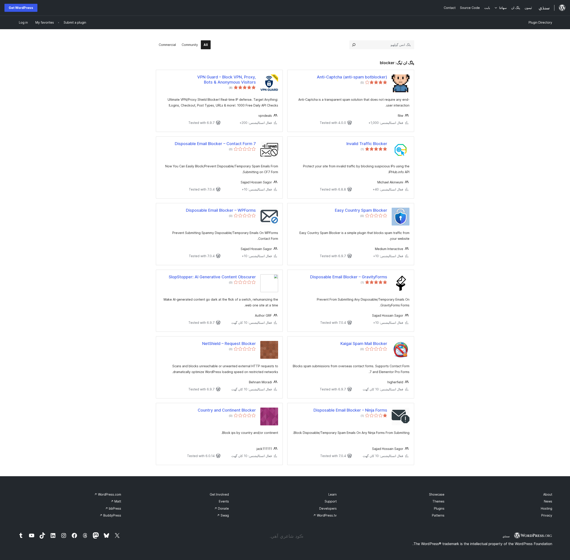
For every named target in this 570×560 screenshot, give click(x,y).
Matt (116, 501)
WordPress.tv (325, 515)
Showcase (436, 494)
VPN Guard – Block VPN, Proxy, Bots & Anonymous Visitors (226, 79)
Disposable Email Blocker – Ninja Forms (350, 410)
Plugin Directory (540, 22)
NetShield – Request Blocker (229, 343)
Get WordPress (21, 8)
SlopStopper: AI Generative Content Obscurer (212, 277)
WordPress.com (107, 494)
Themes (438, 501)
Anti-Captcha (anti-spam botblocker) (352, 77)
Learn (332, 494)
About (547, 494)
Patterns (438, 515)
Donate (221, 508)
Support (331, 501)
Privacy (546, 515)
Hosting (546, 508)
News (548, 501)
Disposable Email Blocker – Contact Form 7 (215, 143)
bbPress (113, 508)
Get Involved (219, 494)
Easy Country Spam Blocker (361, 210)
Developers (328, 508)
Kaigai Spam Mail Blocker (363, 343)
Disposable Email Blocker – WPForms (221, 210)
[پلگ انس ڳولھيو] (353, 44)
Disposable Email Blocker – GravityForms (348, 277)
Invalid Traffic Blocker (366, 143)
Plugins (439, 508)
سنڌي (506, 536)
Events (224, 501)
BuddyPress (110, 515)
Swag (223, 515)
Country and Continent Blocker (227, 410)
